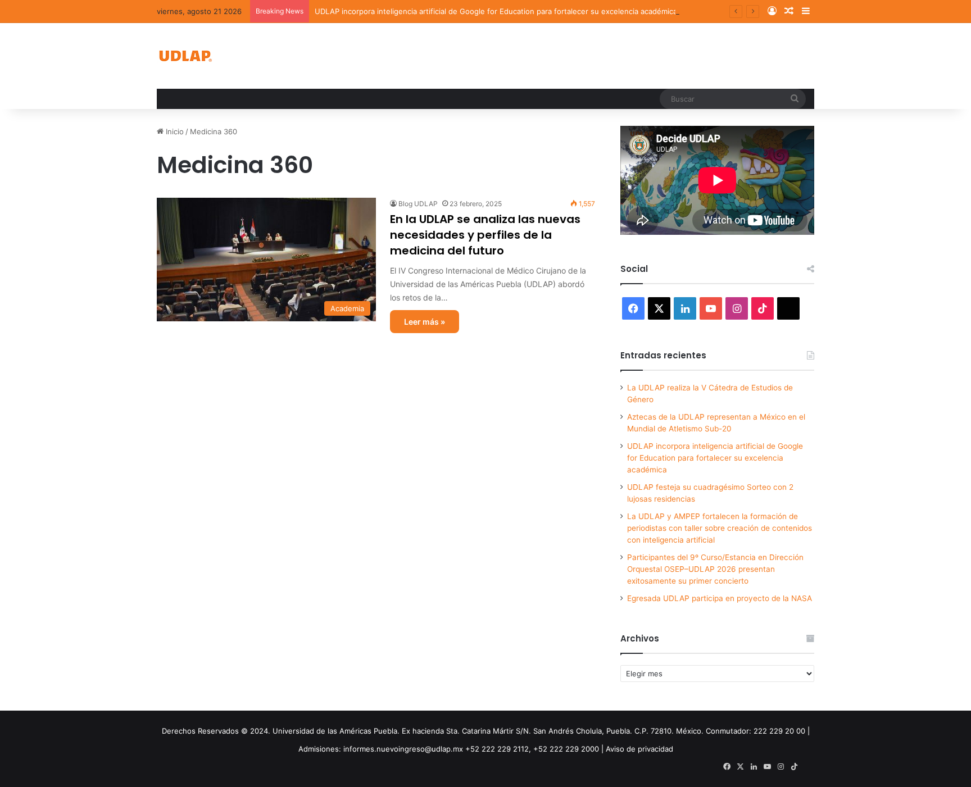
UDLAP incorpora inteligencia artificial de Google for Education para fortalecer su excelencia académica (496, 11)
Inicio (174, 131)
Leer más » (424, 321)
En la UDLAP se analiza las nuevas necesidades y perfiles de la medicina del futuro (485, 234)
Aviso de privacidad (639, 748)
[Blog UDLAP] (185, 56)
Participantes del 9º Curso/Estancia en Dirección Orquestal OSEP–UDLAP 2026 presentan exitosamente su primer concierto (715, 569)
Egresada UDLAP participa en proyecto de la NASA (719, 598)
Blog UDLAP (418, 203)
